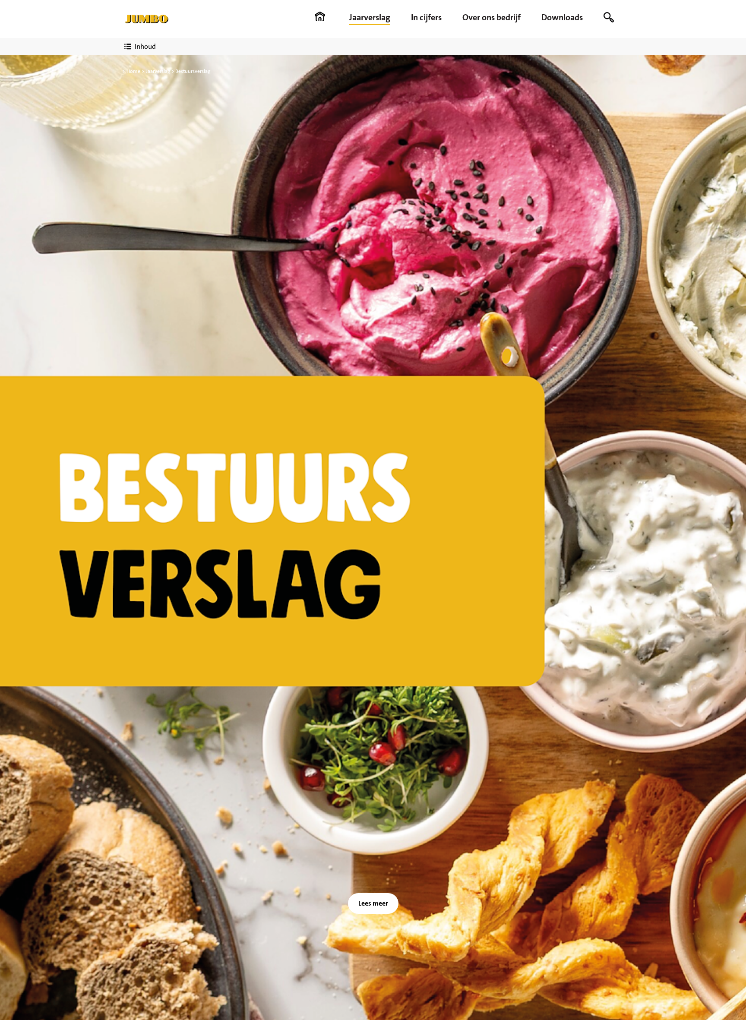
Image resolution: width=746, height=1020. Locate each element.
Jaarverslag (369, 17)
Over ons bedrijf (491, 17)
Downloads (562, 17)
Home (133, 71)
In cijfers (426, 17)
